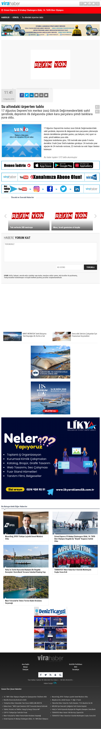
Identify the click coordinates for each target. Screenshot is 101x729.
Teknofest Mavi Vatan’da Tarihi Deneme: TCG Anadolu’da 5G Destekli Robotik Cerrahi (71, 703)
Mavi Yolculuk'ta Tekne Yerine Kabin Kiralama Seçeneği (22, 716)
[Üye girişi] (55, 674)
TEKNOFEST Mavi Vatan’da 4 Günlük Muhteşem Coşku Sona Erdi (74, 716)
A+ (97, 107)
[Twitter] (27, 95)
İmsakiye (75, 670)
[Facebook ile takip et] (40, 674)
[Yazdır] (41, 95)
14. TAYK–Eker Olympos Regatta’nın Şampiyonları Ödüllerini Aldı (25, 697)
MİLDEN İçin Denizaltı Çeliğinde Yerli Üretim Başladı (69, 706)
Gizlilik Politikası (75, 664)
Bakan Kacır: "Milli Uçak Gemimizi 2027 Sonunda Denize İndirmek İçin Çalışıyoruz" (24, 706)
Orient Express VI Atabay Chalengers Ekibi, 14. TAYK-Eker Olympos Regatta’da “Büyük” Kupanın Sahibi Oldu (24, 719)
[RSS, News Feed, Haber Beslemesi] (50, 674)
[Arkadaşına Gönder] (36, 95)
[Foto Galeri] (90, 4)
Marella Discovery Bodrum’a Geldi (15, 700)
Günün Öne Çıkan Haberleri (11, 689)
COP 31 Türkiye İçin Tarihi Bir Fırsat (15, 712)
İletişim (25, 670)
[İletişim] (94, 4)
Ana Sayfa (25, 664)
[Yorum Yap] (46, 95)
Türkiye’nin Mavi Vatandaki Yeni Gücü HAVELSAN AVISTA (23, 703)
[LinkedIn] (31, 95)
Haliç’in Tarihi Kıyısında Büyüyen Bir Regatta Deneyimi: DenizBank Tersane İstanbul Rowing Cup (72, 709)
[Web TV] (85, 4)
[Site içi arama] (98, 4)
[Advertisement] (50, 309)
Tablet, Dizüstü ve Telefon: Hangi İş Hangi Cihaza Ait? (22, 709)
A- (97, 111)
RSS (75, 667)
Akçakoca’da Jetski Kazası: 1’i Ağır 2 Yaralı (66, 700)
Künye (25, 667)
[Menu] (81, 4)
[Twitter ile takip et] (45, 674)
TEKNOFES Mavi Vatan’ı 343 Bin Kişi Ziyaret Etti (68, 712)
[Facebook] (22, 95)
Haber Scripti (48, 683)
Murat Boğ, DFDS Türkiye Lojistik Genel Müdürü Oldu (70, 697)
